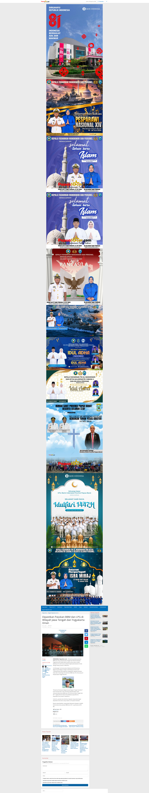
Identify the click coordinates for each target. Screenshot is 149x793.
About (101, 645)
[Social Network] (106, 1)
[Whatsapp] (86, 646)
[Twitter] (65, 721)
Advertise (92, 646)
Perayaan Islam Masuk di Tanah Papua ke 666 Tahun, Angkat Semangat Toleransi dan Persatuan (64, 749)
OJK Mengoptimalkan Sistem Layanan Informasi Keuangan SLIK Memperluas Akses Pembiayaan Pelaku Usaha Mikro (84, 747)
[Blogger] (70, 721)
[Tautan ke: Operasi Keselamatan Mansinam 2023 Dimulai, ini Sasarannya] (45, 666)
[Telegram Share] (86, 642)
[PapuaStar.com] (45, 1)
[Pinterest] (67, 721)
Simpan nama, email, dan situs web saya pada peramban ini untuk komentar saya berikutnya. (63, 778)
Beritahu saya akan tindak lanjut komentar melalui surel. (55, 780)
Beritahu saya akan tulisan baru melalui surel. (53, 782)
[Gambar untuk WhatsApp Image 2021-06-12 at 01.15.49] (63, 631)
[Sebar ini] (86, 630)
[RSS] (73, 721)
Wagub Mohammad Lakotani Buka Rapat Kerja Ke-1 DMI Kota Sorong (76, 725)
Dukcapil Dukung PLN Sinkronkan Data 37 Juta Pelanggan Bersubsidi (60, 725)
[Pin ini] (86, 638)
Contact (103, 646)
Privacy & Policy (98, 646)
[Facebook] (62, 721)
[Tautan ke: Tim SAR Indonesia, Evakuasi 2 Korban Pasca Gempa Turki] (43, 666)
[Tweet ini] (86, 634)
